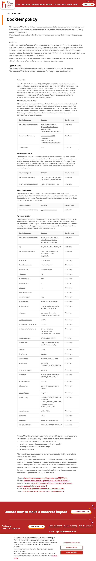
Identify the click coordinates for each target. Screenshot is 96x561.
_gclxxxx (51, 177)
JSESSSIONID (45, 129)
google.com (23, 363)
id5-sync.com (23, 386)
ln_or (51, 242)
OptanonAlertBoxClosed (49, 127)
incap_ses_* (45, 138)
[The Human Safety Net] (7, 4)
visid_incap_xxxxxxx (48, 140)
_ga (46, 177)
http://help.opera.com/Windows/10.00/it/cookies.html (43, 489)
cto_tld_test (45, 240)
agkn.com (22, 288)
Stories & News (72, 5)
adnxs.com (22, 375)
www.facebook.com (25, 292)
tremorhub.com (24, 411)
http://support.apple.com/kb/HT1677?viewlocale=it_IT (43, 491)
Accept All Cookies (71, 552)
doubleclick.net (24, 306)
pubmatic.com (23, 302)
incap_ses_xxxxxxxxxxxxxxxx (50, 131)
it (93, 1)
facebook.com (23, 283)
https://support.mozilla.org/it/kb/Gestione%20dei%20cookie (46, 481)
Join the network (85, 526)
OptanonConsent (50, 125)
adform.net (22, 416)
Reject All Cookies (71, 547)
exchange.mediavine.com (27, 329)
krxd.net (21, 349)
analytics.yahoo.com (25, 320)
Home (8, 13)
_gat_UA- (58, 177)
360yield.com (23, 359)
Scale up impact (55, 526)
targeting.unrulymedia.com (28, 324)
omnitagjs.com (23, 393)
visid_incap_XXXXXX (48, 136)
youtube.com (23, 147)
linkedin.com (23, 343)
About (18, 5)
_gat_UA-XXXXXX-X (51, 251)
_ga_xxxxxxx (45, 180)
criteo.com (22, 313)
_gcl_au (56, 238)
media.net (22, 420)
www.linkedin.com (25, 370)
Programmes (26, 5)
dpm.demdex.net (24, 279)
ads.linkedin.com (24, 297)
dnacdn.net (22, 260)
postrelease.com (24, 381)
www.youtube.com (25, 425)
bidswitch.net (23, 269)
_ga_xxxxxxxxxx (55, 180)
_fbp (55, 242)
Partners (49, 5)
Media (51, 532)
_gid (42, 177)
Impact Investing (70, 526)
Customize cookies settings (71, 543)
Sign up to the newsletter (66, 532)
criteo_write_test (47, 238)
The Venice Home (60, 5)
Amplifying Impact (38, 5)
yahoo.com (22, 274)
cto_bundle (45, 242)
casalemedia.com (24, 338)
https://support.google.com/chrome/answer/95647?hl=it (45, 478)
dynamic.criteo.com (25, 265)
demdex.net (23, 354)
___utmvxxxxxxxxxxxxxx (49, 210)
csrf (42, 125)
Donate (87, 4)
